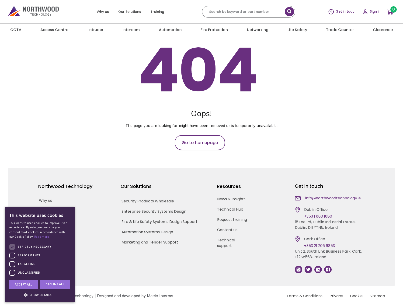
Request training (232, 219)
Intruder (95, 29)
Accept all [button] (23, 284)
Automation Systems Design (147, 232)
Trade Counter (340, 29)
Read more (41, 237)
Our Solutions (129, 11)
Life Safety (297, 29)
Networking (257, 29)
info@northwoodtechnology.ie (333, 198)
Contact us (227, 230)
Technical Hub (230, 209)
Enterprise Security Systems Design (154, 211)
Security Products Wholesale (148, 201)
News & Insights (231, 199)
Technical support (226, 242)
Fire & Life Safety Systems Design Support (160, 221)
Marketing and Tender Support (150, 242)
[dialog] (40, 254)
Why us (103, 11)
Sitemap (377, 296)
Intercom (131, 29)
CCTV (15, 29)
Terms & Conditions (305, 296)
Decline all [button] (54, 284)
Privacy (336, 296)
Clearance (383, 29)
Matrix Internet (160, 295)
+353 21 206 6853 (319, 245)
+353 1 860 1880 (318, 216)
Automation (170, 29)
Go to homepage (200, 142)
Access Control (54, 29)
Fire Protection (214, 29)
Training (157, 11)
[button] (39, 295)
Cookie (356, 296)
